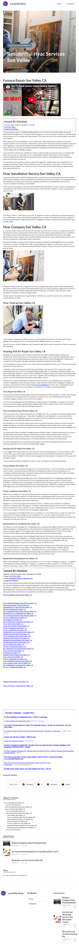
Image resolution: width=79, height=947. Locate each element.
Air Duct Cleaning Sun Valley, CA (14, 609)
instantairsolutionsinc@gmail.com (21, 578)
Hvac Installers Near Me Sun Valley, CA (17, 663)
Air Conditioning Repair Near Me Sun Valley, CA (20, 603)
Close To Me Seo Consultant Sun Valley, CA (18, 686)
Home (59, 4)
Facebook (29, 784)
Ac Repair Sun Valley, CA (11, 653)
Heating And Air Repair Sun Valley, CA (16, 634)
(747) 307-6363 (9, 127)
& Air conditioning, (42, 385)
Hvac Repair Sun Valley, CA (12, 620)
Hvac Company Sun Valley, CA (13, 644)
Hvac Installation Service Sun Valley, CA (17, 636)
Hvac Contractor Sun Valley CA (19, 45)
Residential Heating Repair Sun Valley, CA (17, 640)
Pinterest (54, 784)
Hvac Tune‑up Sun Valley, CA (13, 624)
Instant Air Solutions (11, 129)
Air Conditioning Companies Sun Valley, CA (18, 622)
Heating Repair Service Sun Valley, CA (16, 642)
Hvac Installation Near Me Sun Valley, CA (17, 595)
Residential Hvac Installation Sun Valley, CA (18, 613)
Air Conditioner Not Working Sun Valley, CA (18, 648)
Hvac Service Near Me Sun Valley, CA (16, 605)
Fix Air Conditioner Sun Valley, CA (15, 617)
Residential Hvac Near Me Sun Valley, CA (17, 607)
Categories (70, 4)
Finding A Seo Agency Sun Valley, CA (15, 682)
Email (68, 784)
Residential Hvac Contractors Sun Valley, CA (18, 632)
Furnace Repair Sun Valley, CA (14, 803)
